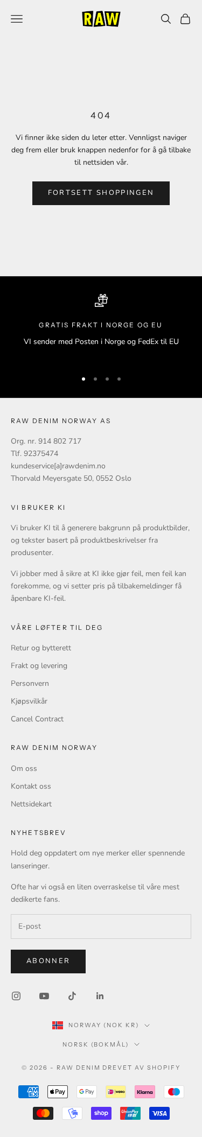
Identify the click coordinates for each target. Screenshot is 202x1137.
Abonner (48, 961)
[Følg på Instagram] (16, 996)
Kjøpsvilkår (29, 701)
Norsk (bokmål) (95, 1044)
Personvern (30, 683)
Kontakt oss (31, 786)
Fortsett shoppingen (101, 193)
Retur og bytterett (41, 648)
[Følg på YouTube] (44, 996)
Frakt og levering (39, 666)
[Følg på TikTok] (72, 996)
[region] (101, 327)
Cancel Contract (37, 719)
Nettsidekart (31, 804)
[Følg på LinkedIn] (100, 996)
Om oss (24, 768)
